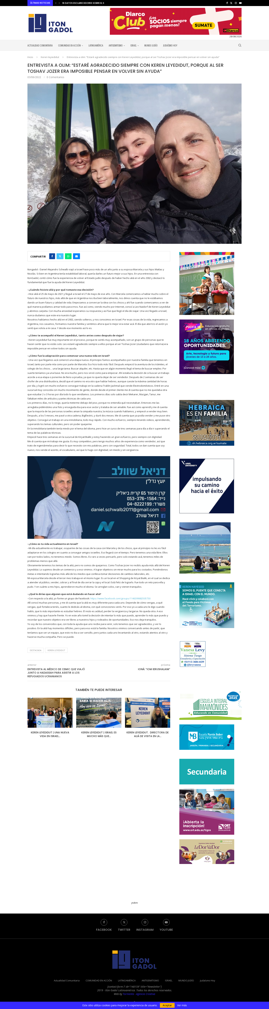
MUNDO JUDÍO (151, 45)
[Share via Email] (76, 256)
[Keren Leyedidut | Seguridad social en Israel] (147, 713)
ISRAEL (133, 45)
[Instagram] (236, 3)
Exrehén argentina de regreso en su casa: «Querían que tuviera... (100, 3)
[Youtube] (240, 3)
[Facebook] (227, 3)
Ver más (182, 1005)
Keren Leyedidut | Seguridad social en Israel (147, 734)
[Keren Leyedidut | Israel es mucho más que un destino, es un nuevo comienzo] (50, 713)
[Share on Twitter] (60, 256)
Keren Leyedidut (56, 650)
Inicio (30, 57)
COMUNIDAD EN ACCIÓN (69, 45)
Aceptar (167, 1005)
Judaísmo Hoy (170, 45)
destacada (35, 650)
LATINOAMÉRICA (96, 45)
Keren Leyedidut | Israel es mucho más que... (50, 734)
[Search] (240, 45)
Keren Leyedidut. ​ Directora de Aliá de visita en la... (99, 734)
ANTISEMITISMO (116, 45)
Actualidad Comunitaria (40, 45)
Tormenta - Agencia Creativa (139, 994)
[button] (55, 3)
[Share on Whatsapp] (68, 256)
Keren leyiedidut (50, 57)
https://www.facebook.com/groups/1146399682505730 (120, 598)
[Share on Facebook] (52, 256)
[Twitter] (231, 3)
